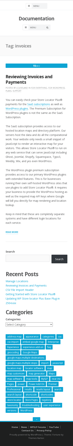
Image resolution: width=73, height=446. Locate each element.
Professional (14, 389)
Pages (10, 384)
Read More (12, 232)
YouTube (54, 427)
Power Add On (36, 384)
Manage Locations (17, 281)
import (44, 363)
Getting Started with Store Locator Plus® (30, 294)
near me (56, 378)
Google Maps (30, 352)
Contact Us (28, 430)
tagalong (46, 400)
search (57, 389)
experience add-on (33, 347)
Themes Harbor (36, 438)
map (49, 368)
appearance (32, 336)
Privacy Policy (44, 430)
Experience (13, 347)
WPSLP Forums (38, 427)
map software (14, 378)
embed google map (33, 341)
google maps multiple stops (22, 363)
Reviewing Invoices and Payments (29, 79)
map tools (31, 378)
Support (17, 91)
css (59, 336)
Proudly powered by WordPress (26, 434)
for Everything (39, 88)
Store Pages (31, 400)
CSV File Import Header (20, 290)
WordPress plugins (17, 108)
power (21, 384)
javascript (58, 363)
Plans (8, 91)
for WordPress (56, 88)
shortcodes (47, 394)
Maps (52, 373)
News (24, 427)
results (28, 389)
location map (14, 368)
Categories (13, 319)
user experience (51, 405)
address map (14, 336)
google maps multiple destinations (25, 357)
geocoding (13, 352)
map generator (37, 373)
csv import (13, 341)
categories (48, 336)
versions (11, 410)
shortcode (31, 394)
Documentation (36, 18)
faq (49, 347)
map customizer (16, 373)
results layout (43, 389)
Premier (52, 384)
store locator (14, 400)
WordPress (26, 410)
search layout (14, 394)
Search (10, 251)
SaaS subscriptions (38, 104)
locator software (34, 368)
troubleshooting (30, 405)
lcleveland (22, 88)
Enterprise (53, 341)
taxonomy (12, 405)
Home (15, 427)
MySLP (44, 378)
